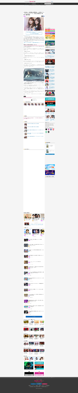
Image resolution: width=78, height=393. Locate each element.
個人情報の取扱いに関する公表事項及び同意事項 (35, 386)
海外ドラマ (28, 297)
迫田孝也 (29, 258)
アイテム (49, 377)
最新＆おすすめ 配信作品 (27, 348)
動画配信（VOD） (31, 297)
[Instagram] (48, 129)
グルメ (33, 377)
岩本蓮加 (25, 35)
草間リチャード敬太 (28, 303)
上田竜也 (25, 303)
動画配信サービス (52, 33)
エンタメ (52, 32)
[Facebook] (51, 129)
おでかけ (36, 377)
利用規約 (37, 385)
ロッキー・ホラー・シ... (29, 264)
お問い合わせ (43, 385)
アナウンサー (27, 236)
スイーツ (39, 377)
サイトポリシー (33, 385)
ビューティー (43, 377)
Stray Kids (25, 286)
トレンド (47, 33)
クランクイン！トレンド (26, 377)
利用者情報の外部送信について (44, 386)
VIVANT (25, 258)
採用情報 (40, 385)
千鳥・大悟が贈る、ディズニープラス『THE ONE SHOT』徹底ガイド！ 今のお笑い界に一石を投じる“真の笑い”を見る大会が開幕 (36, 225)
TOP (24, 5)
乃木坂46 (29, 35)
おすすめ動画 (26, 340)
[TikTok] (48, 132)
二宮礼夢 (29, 247)
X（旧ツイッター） (42, 236)
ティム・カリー (26, 264)
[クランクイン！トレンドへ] (48, 1)
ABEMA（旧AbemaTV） (34, 236)
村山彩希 (27, 247)
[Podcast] (46, 132)
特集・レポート (52, 377)
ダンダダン (25, 247)
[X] (46, 129)
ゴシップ (32, 264)
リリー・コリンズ (26, 297)
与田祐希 (48, 126)
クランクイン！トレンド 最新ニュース (29, 319)
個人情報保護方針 (47, 385)
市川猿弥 (27, 258)
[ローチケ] (52, 1)
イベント (30, 377)
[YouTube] (53, 129)
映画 (47, 29)
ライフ (45, 377)
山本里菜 (25, 236)
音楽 (52, 29)
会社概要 (30, 385)
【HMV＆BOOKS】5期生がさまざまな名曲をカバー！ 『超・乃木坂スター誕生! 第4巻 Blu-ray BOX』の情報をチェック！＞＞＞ (33, 118)
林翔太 (30, 303)
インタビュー (27, 5)
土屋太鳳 (46, 126)
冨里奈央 (27, 35)
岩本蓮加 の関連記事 (27, 212)
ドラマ (47, 32)
